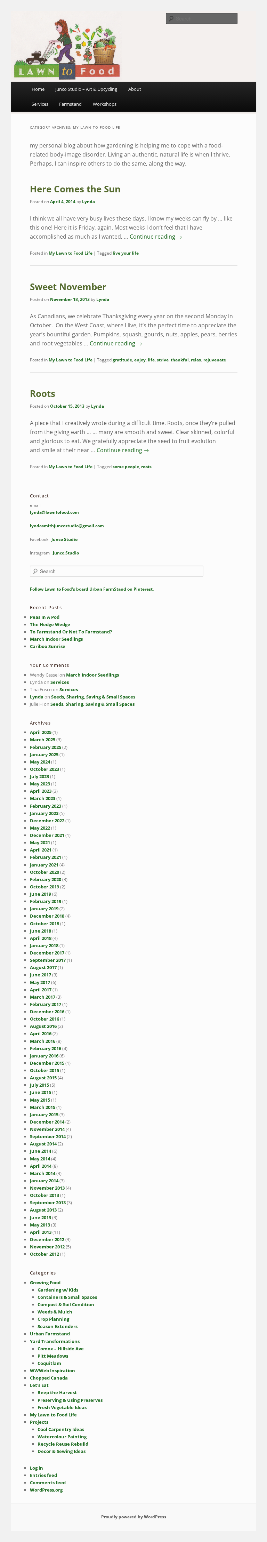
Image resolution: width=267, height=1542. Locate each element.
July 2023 (39, 776)
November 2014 (47, 1129)
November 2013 (47, 1188)
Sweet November (68, 286)
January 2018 (44, 945)
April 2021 (40, 850)
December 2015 (47, 1063)
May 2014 (40, 1159)
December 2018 (47, 916)
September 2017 (48, 960)
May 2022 (40, 828)
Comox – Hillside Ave (61, 1348)
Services (40, 104)
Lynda (88, 202)
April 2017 (40, 989)
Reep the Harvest (57, 1392)
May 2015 (40, 1100)
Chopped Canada (49, 1378)
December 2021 (47, 835)
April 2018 (40, 938)
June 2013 (40, 1217)
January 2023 (44, 813)
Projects (39, 1422)
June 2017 (40, 975)
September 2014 (48, 1136)
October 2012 (44, 1254)
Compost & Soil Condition (66, 1304)
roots (146, 467)
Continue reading (156, 236)
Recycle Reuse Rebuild (63, 1444)
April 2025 (40, 732)
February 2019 (45, 901)
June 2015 (40, 1092)
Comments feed (48, 1482)
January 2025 (44, 754)
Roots (42, 393)
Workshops (104, 104)
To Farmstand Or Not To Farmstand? (71, 632)
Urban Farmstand (50, 1334)
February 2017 (45, 1004)
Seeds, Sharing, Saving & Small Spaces (93, 697)
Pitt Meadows (53, 1356)
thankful (180, 360)
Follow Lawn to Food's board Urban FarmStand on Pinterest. (92, 589)
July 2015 (39, 1085)
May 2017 (40, 982)
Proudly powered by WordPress (133, 1517)
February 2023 (45, 806)
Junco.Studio (66, 553)
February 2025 (45, 747)
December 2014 (47, 1122)
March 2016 (42, 1041)
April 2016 (40, 1033)
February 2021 (45, 857)
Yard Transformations (55, 1341)
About (134, 89)
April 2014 (40, 1166)
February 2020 (45, 879)
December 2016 (47, 1011)
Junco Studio (64, 539)
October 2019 (44, 887)
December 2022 (47, 820)
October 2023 (44, 769)
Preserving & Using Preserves (70, 1400)
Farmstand (70, 104)
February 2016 (45, 1048)
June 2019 (40, 894)
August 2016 (43, 1026)
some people (126, 467)
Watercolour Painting (62, 1436)
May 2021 (40, 842)
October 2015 (44, 1070)
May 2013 (40, 1225)
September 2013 (48, 1202)
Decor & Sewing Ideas (62, 1451)
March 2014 (42, 1173)
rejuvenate (214, 360)
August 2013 (43, 1210)
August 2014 (43, 1144)
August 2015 (43, 1077)
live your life (126, 253)
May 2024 (40, 762)
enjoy (140, 360)
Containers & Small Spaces (67, 1297)
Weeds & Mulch (55, 1312)
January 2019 (44, 908)
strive (163, 360)
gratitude (122, 360)
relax (196, 360)
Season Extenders (58, 1326)
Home (38, 89)
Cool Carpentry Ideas (61, 1429)
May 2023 (40, 784)
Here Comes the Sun (75, 189)
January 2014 (44, 1180)
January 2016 (44, 1056)
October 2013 (44, 1195)
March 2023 (42, 798)
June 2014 (40, 1151)
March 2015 (42, 1107)
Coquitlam (49, 1363)
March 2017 (42, 997)
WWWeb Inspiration (52, 1370)
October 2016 (44, 1019)
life (151, 360)
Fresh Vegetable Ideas (62, 1407)
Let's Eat (39, 1385)
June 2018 (40, 931)
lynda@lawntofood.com (54, 512)
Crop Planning (53, 1319)
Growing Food (45, 1282)
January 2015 (44, 1114)
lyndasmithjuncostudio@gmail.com (67, 526)
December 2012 (47, 1239)
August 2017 (43, 967)
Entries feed (43, 1475)
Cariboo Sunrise (47, 646)
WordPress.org (46, 1490)
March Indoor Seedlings (56, 639)
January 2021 (44, 865)
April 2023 (40, 791)
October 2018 (44, 923)
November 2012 (47, 1247)
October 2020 (44, 872)
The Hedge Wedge (50, 624)
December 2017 (47, 953)
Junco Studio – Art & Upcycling (86, 89)
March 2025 (42, 739)
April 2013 (40, 1232)
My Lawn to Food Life (70, 253)
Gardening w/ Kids (58, 1290)
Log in (36, 1468)
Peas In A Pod (44, 617)
